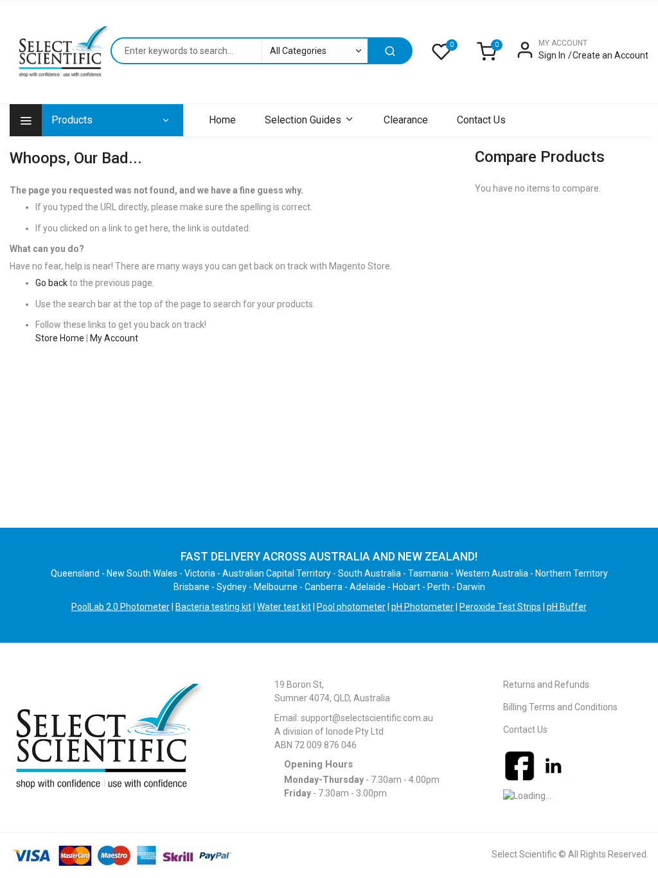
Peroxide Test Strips (500, 607)
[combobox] (239, 50)
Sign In (551, 55)
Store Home (59, 338)
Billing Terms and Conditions (560, 707)
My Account (114, 338)
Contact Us (525, 729)
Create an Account (610, 55)
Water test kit (284, 607)
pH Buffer (567, 607)
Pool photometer (351, 607)
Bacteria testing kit (213, 607)
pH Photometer (422, 607)
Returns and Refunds (546, 684)
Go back (51, 283)
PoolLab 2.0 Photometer (120, 607)
